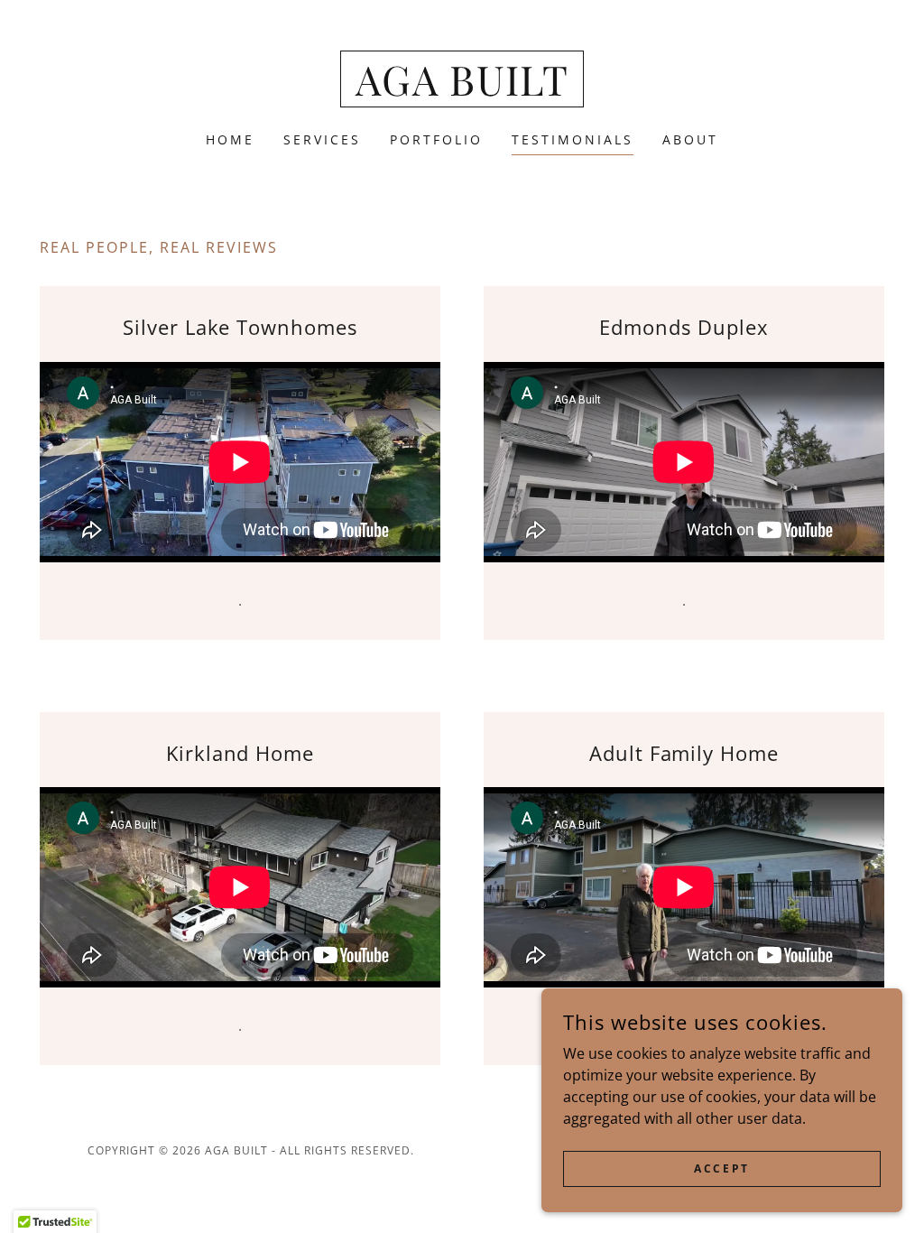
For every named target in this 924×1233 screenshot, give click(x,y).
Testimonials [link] (572, 139)
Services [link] (322, 139)
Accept (721, 1168)
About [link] (690, 139)
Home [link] (230, 139)
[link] (462, 90)
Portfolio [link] (436, 139)
